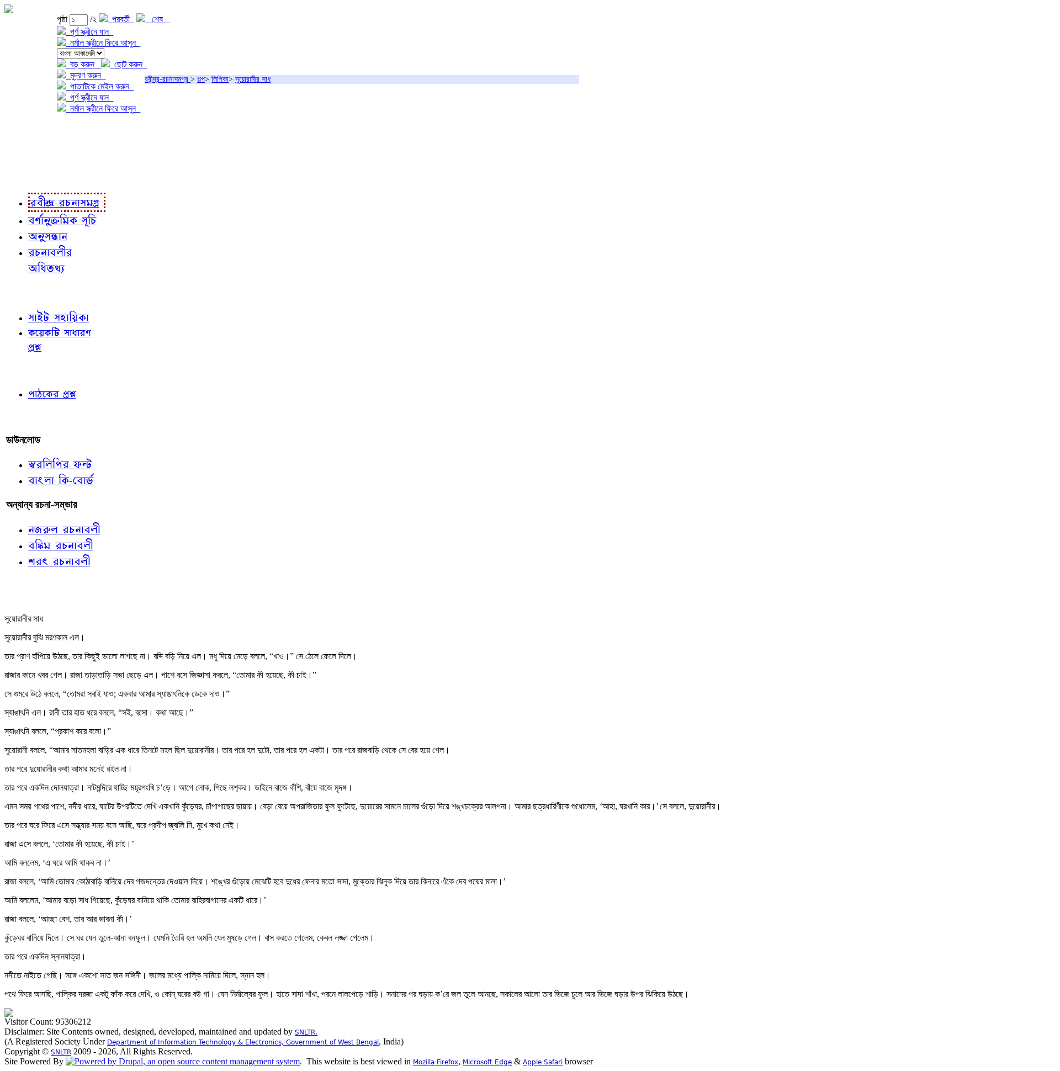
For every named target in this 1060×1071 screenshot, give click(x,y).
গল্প (201, 79)
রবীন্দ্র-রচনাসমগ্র (167, 79)
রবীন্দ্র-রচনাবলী (31, 176)
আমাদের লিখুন (30, 417)
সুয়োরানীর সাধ (253, 79)
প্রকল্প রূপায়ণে (30, 154)
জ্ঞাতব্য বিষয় (26, 292)
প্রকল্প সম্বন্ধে (31, 131)
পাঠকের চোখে (29, 370)
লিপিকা (220, 79)
